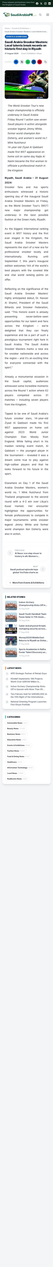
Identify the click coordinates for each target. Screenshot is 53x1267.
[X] (41, 3)
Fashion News (16, 751)
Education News (16, 740)
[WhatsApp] (27, 62)
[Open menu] (48, 15)
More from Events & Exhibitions (28, 582)
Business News (16, 734)
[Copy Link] (45, 62)
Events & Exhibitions (20, 28)
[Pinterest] (39, 62)
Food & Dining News (18, 756)
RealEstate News (17, 779)
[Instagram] (45, 3)
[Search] (40, 14)
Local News (15, 773)
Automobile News (17, 723)
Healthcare (14, 762)
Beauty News (16, 728)
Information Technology (20, 767)
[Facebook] (37, 3)
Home (7, 28)
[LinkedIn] (49, 3)
